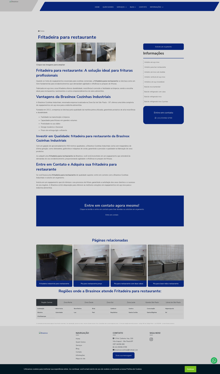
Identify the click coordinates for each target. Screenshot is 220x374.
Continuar (190, 369)
